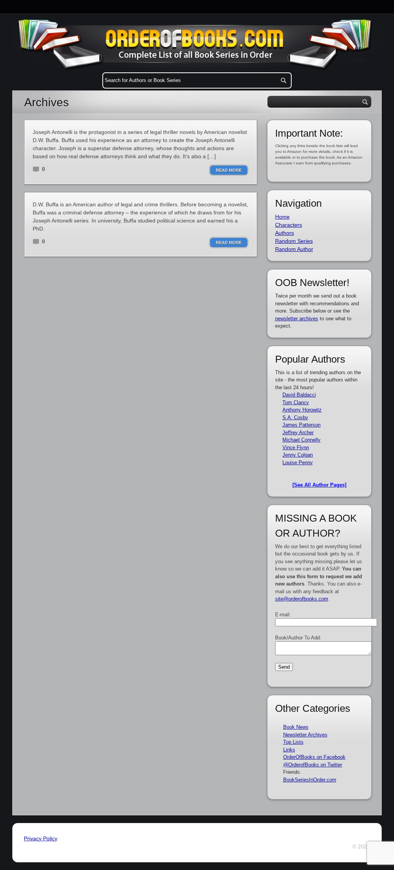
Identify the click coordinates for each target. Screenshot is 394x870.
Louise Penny (297, 462)
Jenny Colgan (297, 455)
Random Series (294, 241)
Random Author (294, 249)
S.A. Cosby (295, 417)
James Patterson (301, 425)
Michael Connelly (301, 440)
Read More (229, 170)
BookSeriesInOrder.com (309, 780)
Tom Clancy (295, 402)
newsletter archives (296, 318)
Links (289, 750)
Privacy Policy (40, 838)
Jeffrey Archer (298, 432)
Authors (284, 233)
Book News (296, 727)
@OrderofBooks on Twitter (312, 765)
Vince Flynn (295, 447)
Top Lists (293, 742)
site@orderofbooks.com (301, 599)
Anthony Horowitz (302, 410)
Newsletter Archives (305, 735)
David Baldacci (299, 395)
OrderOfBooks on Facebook (314, 757)
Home (282, 217)
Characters (288, 225)
